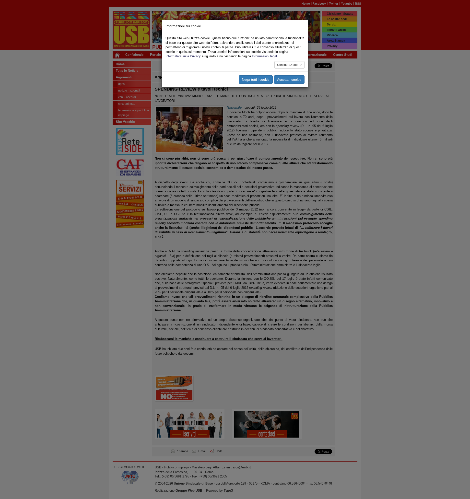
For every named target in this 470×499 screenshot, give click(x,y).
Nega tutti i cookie (256, 79)
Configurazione (287, 65)
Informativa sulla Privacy (183, 56)
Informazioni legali (265, 56)
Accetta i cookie (289, 79)
